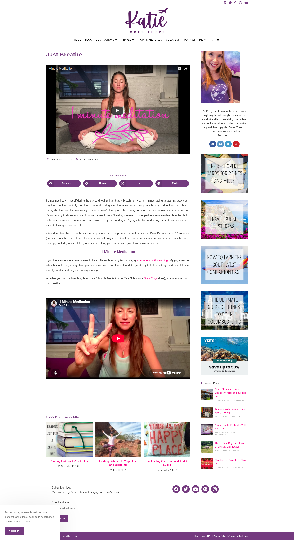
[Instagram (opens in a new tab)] (241, 3)
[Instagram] (220, 144)
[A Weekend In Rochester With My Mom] (207, 429)
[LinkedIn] (228, 144)
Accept (15, 531)
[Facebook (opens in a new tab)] (231, 3)
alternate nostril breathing (152, 260)
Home (197, 536)
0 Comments (239, 400)
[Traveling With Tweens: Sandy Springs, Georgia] (207, 412)
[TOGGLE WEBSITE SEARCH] (212, 40)
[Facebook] (212, 144)
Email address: (61, 502)
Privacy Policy (219, 536)
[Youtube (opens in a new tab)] (246, 3)
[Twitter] (186, 489)
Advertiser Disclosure (238, 536)
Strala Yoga (150, 278)
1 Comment (234, 451)
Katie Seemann (89, 159)
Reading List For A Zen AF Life (69, 461)
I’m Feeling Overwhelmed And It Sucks (167, 463)
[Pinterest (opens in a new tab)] (236, 3)
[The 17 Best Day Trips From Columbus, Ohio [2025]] (207, 447)
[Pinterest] (236, 144)
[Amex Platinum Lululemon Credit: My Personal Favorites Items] (207, 394)
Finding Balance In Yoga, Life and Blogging (118, 463)
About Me (206, 536)
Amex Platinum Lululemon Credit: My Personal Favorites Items (230, 393)
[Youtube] (195, 489)
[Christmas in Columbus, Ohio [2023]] (207, 463)
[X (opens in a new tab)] (225, 3)
